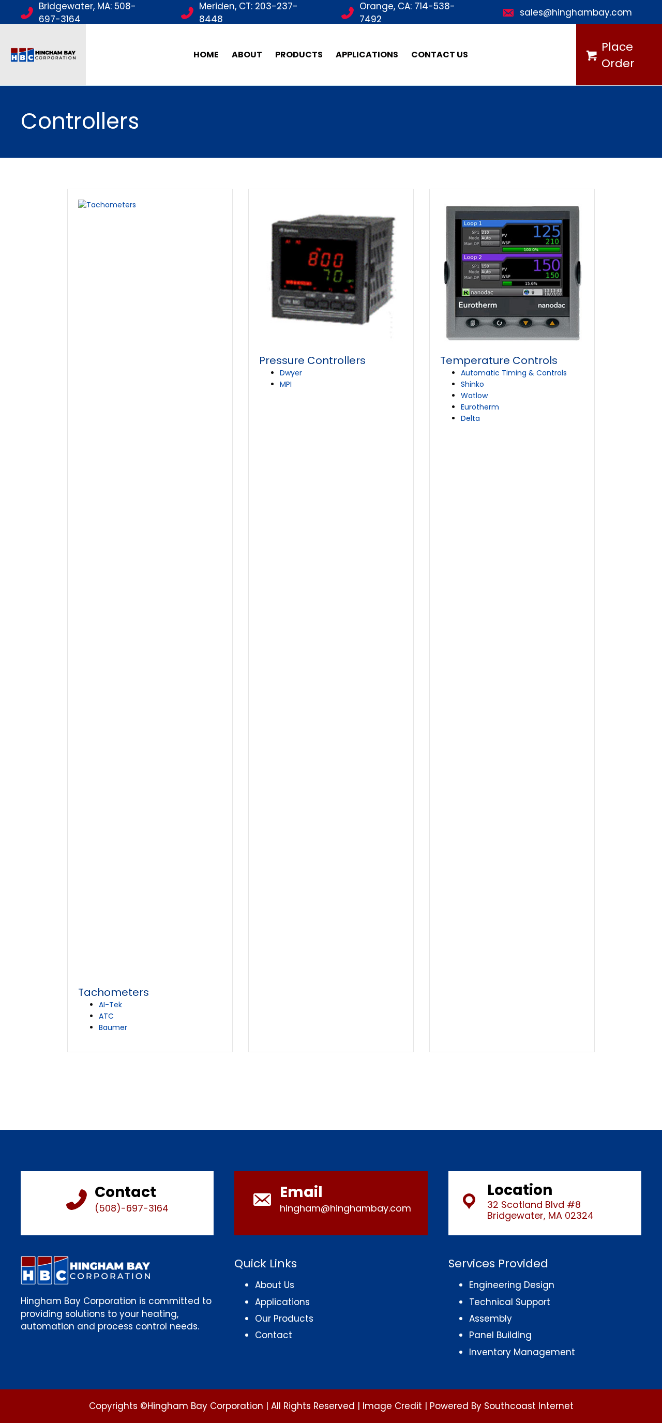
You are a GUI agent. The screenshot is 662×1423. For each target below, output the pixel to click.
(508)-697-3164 (132, 1208)
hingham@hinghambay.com (345, 1208)
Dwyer (291, 373)
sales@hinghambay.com (576, 12)
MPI (286, 384)
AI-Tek (110, 1005)
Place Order (618, 55)
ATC (106, 1016)
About (247, 54)
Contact (273, 1335)
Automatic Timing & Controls (514, 373)
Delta (470, 418)
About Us (274, 1285)
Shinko (472, 384)
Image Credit (392, 1406)
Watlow (474, 395)
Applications (367, 54)
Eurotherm (480, 407)
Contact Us (439, 54)
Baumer (113, 1027)
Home (206, 54)
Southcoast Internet (529, 1406)
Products (299, 54)
